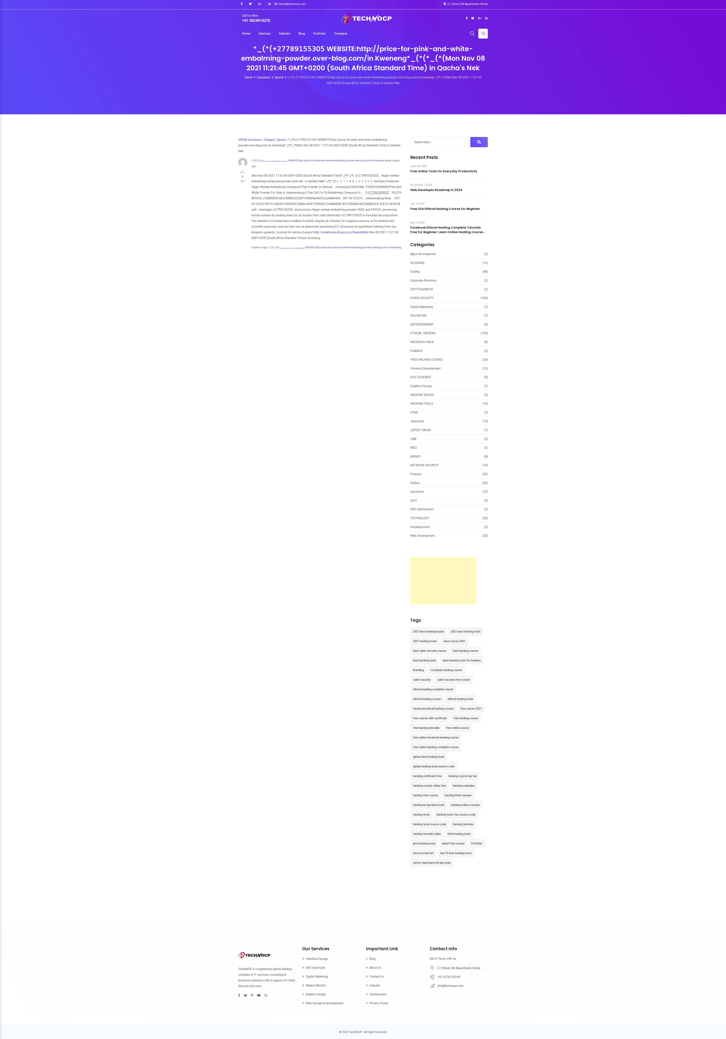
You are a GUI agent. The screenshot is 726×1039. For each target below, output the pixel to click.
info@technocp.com (450, 986)
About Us (375, 967)
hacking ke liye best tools (428, 805)
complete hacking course (446, 670)
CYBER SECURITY (422, 298)
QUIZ (413, 500)
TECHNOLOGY (419, 518)
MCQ (413, 447)
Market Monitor (316, 985)
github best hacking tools (428, 756)
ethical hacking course (427, 699)
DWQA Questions (249, 139)
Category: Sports (275, 139)
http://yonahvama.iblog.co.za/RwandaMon (341, 232)
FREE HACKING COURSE (426, 359)
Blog (302, 33)
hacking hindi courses (458, 795)
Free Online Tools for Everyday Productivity (443, 171)
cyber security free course (453, 679)
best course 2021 (454, 641)
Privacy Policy (378, 1003)
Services (265, 33)
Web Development (422, 535)
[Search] (472, 34)
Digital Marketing (421, 307)
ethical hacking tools (460, 699)
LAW (413, 439)
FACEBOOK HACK (422, 342)
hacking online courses (465, 805)
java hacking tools (424, 843)
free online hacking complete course (435, 747)
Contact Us (376, 976)
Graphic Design (316, 994)
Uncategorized (420, 527)
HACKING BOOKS (422, 395)
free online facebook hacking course (436, 737)
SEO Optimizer (315, 967)
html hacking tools (459, 834)
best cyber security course (429, 650)
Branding (418, 670)
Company (340, 33)
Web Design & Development (324, 1003)
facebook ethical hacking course (433, 708)
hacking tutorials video (427, 834)
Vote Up (242, 170)
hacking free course (425, 795)
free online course (457, 728)
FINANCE (416, 351)
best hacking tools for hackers (462, 660)
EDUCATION (418, 315)
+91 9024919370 (256, 20)
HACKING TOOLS (421, 403)
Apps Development (423, 254)
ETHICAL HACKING (423, 333)
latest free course (453, 843)
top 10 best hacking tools (456, 853)
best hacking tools (424, 660)
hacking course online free (429, 785)
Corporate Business (423, 280)
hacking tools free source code (456, 814)
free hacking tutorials (426, 728)
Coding (415, 271)
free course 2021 (471, 708)
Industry (284, 33)
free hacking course (466, 718)
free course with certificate (430, 718)
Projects (415, 474)
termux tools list (423, 853)
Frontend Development (425, 368)
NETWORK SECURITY (424, 465)
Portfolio (319, 33)
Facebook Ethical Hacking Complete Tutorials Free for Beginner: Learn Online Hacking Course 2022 (446, 232)
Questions (417, 491)
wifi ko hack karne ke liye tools (432, 862)
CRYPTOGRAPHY (421, 289)
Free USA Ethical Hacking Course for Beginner (445, 209)
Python (415, 483)
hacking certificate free (427, 776)
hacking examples (464, 785)
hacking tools (421, 814)
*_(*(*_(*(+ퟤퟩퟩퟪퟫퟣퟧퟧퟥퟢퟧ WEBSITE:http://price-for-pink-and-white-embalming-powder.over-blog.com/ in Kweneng (334, 247)
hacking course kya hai (462, 776)
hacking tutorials (463, 824)
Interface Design (317, 959)
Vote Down (242, 183)
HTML (414, 412)
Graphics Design (421, 386)
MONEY (415, 456)
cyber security (421, 679)
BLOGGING (417, 263)
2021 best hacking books (428, 631)
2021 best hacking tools (466, 631)
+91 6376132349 (448, 977)
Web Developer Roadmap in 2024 (436, 190)
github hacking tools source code (434, 766)
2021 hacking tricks (425, 641)
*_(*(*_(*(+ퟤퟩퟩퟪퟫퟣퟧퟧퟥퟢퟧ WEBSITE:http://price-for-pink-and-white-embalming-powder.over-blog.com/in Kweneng (317, 160)
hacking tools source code (429, 824)
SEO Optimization (422, 509)
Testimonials (377, 994)
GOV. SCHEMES (420, 377)
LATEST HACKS (420, 430)
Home (246, 33)
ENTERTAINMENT (422, 324)
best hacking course (465, 650)
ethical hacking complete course (433, 689)
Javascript (417, 421)
